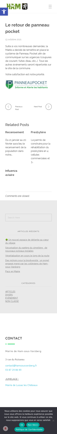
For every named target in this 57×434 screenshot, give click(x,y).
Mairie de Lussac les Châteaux (21, 385)
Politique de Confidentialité (29, 429)
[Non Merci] (53, 420)
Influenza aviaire (11, 172)
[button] (4, 12)
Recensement (14, 132)
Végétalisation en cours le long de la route (27, 255)
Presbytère (38, 132)
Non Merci (33, 425)
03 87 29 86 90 (13, 369)
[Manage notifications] (5, 428)
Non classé (12, 301)
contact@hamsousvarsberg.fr (21, 365)
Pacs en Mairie (12, 271)
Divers (9, 295)
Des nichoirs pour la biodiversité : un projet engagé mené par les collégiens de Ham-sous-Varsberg (27, 263)
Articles (10, 291)
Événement (11, 298)
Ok (22, 425)
